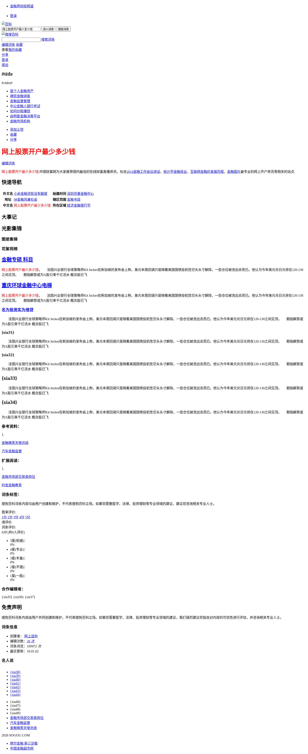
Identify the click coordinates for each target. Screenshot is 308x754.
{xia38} (15, 672)
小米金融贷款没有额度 (30, 193)
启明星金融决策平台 (25, 116)
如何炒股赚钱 (20, 111)
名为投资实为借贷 (18, 310)
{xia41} (15, 683)
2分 (10, 517)
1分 (4, 517)
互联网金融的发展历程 (207, 171)
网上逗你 (31, 636)
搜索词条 (48, 39)
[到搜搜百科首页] (10, 34)
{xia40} (15, 679)
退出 (5, 65)
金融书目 (73, 199)
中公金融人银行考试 (25, 106)
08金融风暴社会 (25, 199)
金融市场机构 (20, 121)
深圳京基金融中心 (80, 193)
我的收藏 (15, 50)
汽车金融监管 (12, 451)
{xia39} (15, 676)
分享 (5, 55)
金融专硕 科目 (17, 259)
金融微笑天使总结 (15, 443)
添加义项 (16, 129)
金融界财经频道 (22, 6)
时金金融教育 (12, 485)
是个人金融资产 (22, 91)
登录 (13, 16)
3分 (15, 517)
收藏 (19, 45)
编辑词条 (8, 45)
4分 (21, 517)
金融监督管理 (20, 101)
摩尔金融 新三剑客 (24, 743)
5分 (27, 517)
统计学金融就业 (175, 171)
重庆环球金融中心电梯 (27, 285)
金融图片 (234, 171)
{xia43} (15, 691)
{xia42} (15, 687)
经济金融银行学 (79, 205)
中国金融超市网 (22, 748)
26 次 (30, 641)
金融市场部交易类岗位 (18, 477)
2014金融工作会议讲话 (143, 171)
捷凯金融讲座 (20, 96)
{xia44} (15, 694)
